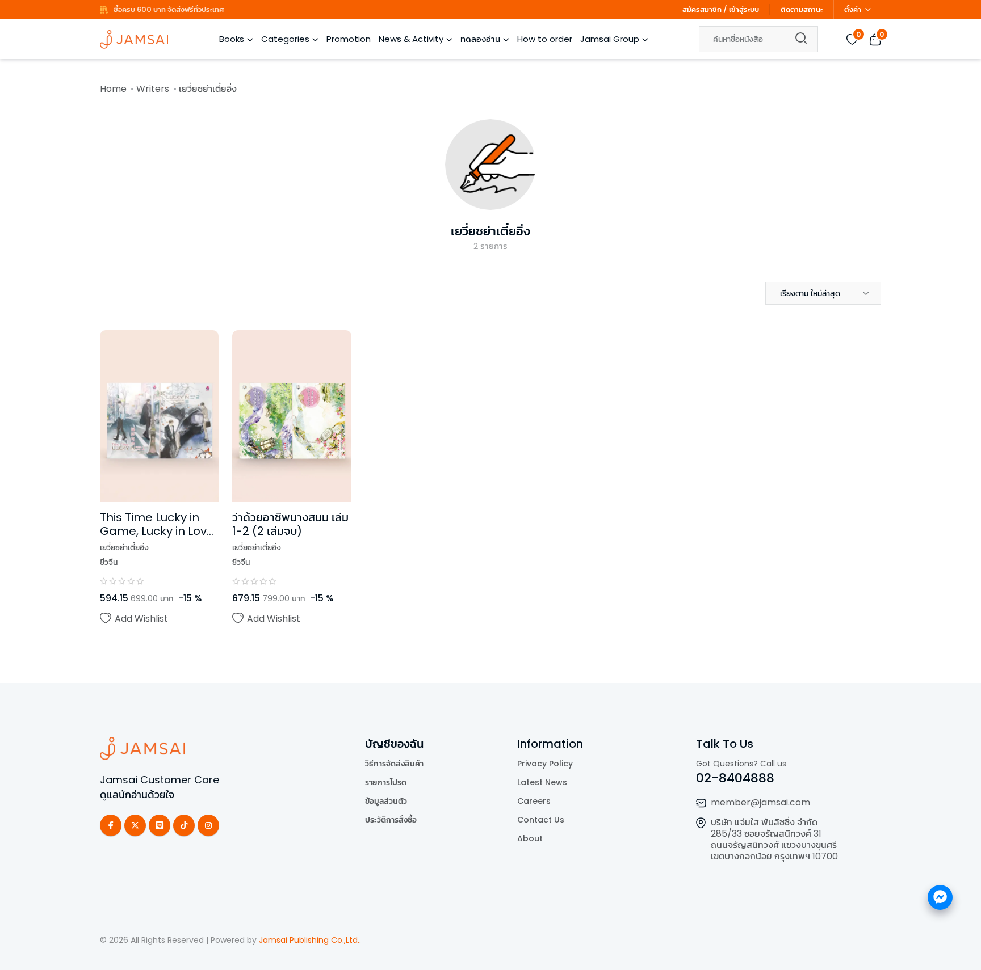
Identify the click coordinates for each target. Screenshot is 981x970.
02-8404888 (735, 778)
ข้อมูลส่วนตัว (386, 801)
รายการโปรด (385, 782)
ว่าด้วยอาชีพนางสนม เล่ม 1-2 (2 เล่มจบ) (290, 524)
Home (113, 88)
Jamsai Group (609, 39)
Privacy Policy (545, 763)
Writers (152, 88)
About (530, 838)
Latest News (542, 782)
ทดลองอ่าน (480, 39)
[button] (823, 293)
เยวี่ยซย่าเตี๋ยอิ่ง (490, 231)
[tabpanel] (490, 495)
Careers (534, 801)
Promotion (348, 39)
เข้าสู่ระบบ (744, 9)
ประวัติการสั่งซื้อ (391, 819)
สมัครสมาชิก (702, 9)
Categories (285, 39)
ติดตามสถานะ (802, 9)
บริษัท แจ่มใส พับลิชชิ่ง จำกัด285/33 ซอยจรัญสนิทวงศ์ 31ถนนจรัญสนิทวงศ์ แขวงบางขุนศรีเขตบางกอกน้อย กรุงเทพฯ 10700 (774, 839)
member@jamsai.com (760, 802)
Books (231, 39)
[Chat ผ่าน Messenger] (940, 897)
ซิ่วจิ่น (109, 562)
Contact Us (540, 819)
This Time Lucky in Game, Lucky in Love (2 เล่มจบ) (157, 531)
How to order (544, 39)
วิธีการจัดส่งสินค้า (394, 763)
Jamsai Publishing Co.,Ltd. (309, 940)
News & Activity (411, 39)
